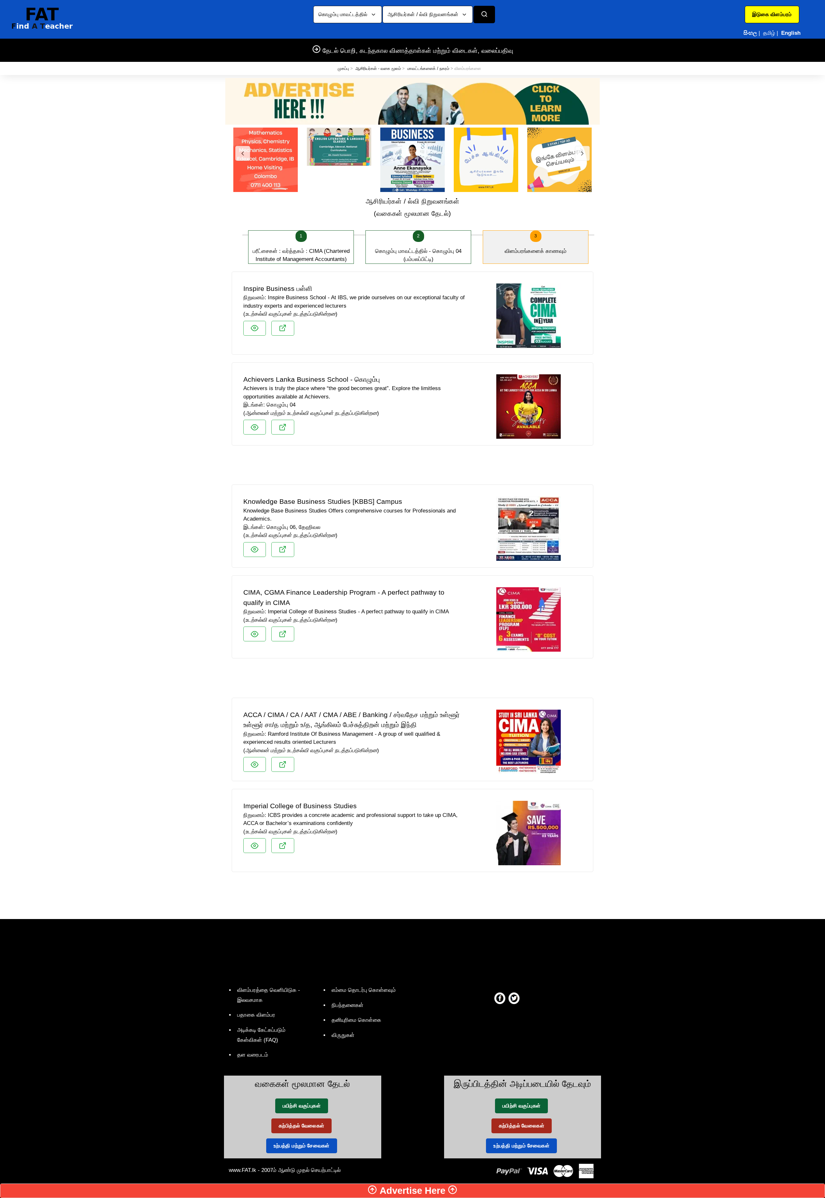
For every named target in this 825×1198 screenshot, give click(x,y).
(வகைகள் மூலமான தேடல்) (413, 207)
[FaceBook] (500, 998)
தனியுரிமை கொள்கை (356, 1020)
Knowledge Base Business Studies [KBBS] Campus (322, 501)
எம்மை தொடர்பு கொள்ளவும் (364, 990)
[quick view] (254, 328)
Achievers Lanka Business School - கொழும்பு (311, 379)
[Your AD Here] (412, 101)
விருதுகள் (343, 1035)
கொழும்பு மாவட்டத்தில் (343, 14)
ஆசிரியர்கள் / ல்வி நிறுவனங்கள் (424, 14)
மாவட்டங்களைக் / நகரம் (428, 68)
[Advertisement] (412, 467)
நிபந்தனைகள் (348, 1005)
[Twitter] (514, 998)
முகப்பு (343, 68)
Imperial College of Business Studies (300, 806)
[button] (772, 14)
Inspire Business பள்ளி (277, 288)
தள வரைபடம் (252, 1055)
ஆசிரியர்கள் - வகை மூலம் (378, 68)
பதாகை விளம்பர (256, 1015)
